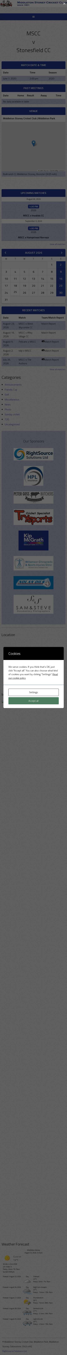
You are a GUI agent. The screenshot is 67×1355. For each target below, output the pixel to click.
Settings (33, 692)
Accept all (33, 701)
